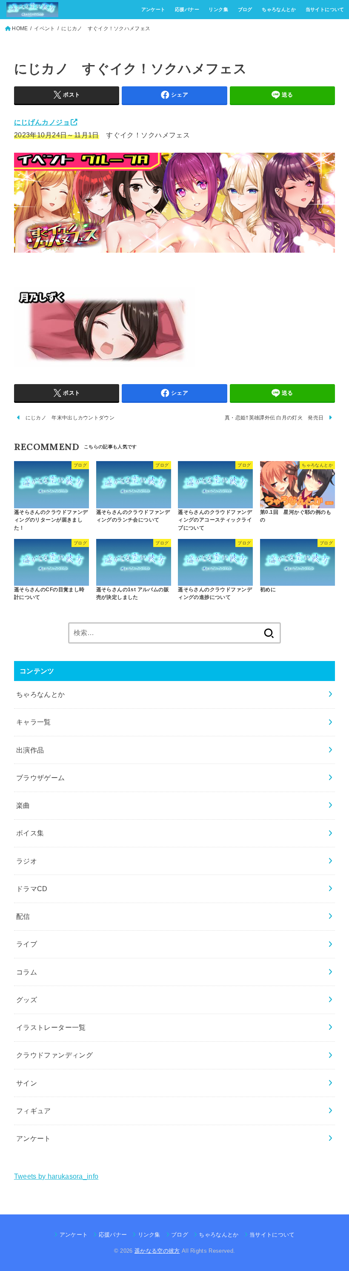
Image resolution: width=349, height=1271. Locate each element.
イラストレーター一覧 (51, 1027)
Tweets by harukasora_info (56, 1176)
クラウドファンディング (54, 1055)
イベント (44, 28)
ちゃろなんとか (279, 9)
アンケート (153, 9)
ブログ (245, 9)
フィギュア (33, 1110)
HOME (20, 28)
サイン (26, 1083)
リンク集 (218, 9)
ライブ (26, 944)
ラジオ (26, 861)
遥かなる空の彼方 (157, 1251)
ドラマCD (32, 888)
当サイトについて (325, 9)
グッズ (26, 999)
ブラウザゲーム (40, 777)
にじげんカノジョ (42, 122)
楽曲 (23, 805)
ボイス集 (30, 833)
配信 (23, 916)
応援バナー (187, 9)
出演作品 (30, 750)
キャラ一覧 (33, 722)
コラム (26, 972)
